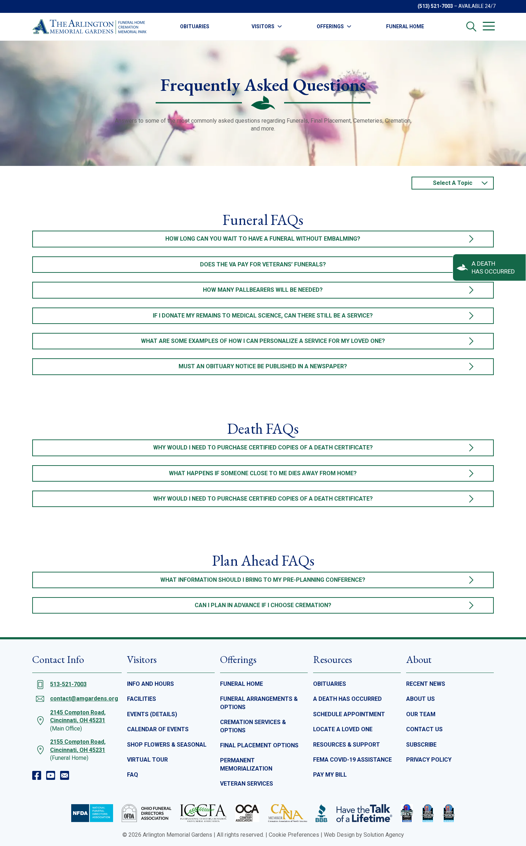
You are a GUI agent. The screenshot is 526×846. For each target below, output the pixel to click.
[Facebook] (36, 775)
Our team (420, 714)
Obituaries (194, 26)
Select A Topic (452, 182)
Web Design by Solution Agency (364, 834)
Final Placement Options (259, 745)
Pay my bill (330, 774)
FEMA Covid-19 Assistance (352, 759)
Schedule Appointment (349, 714)
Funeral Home (405, 26)
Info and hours (150, 683)
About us (420, 698)
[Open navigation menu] (489, 26)
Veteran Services (246, 783)
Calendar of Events (158, 729)
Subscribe (421, 744)
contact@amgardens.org (84, 698)
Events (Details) (152, 714)
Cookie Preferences (294, 834)
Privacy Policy (429, 759)
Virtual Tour (147, 759)
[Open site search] (471, 26)
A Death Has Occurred (347, 698)
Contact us (424, 729)
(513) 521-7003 (435, 6)
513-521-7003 (68, 684)
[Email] (64, 775)
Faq (132, 774)
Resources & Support (346, 744)
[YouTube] (50, 775)
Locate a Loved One (342, 729)
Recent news (425, 683)
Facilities (141, 698)
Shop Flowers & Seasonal (166, 744)
